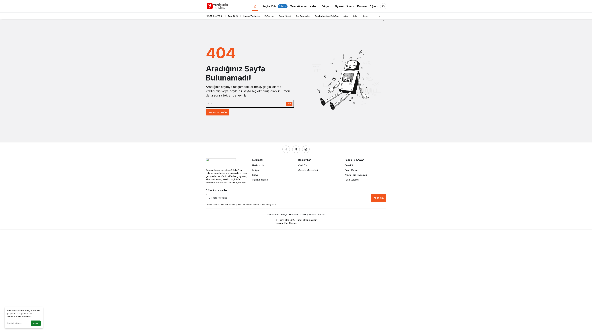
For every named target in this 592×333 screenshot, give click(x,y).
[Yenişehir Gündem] (218, 5)
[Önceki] (379, 16)
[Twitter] (296, 149)
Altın (345, 16)
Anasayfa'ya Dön (217, 112)
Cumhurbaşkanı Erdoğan (327, 16)
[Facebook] (286, 149)
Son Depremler (303, 16)
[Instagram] (306, 149)
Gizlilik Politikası (14, 323)
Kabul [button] (35, 323)
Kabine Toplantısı (251, 16)
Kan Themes (290, 223)
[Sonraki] (383, 20)
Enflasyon (269, 16)
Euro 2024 (233, 16)
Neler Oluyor (214, 16)
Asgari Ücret (285, 16)
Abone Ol (379, 198)
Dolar (355, 16)
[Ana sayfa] (255, 6)
